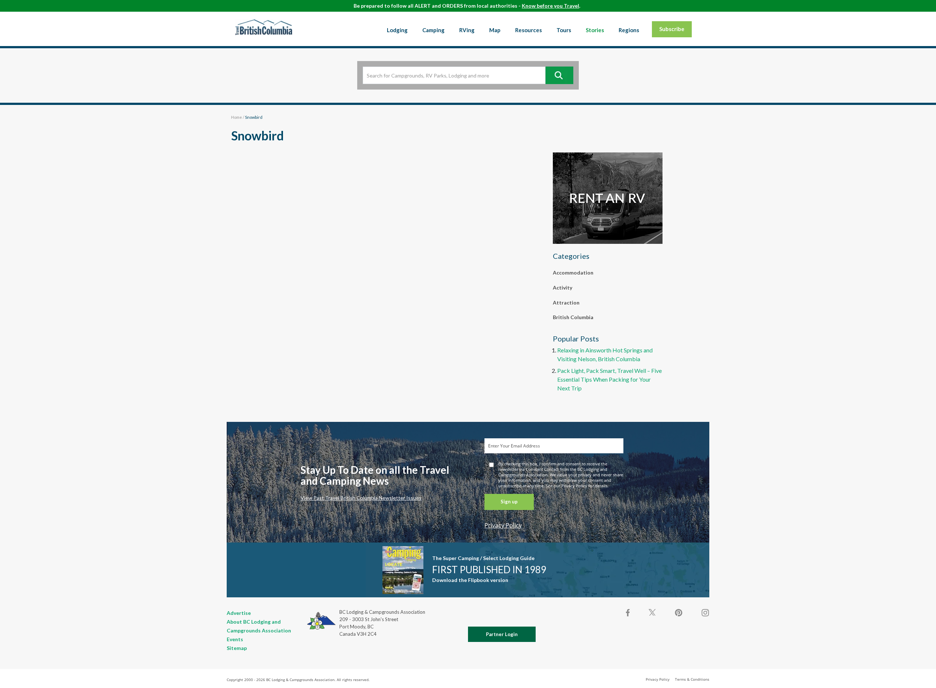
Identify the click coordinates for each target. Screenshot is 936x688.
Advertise (239, 613)
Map (495, 30)
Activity (562, 287)
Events (235, 639)
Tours (563, 30)
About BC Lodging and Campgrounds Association (259, 626)
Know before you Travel (550, 6)
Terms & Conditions (692, 679)
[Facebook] (628, 612)
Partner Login (502, 634)
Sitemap (237, 648)
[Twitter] (652, 612)
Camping (433, 30)
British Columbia (573, 317)
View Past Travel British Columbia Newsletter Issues (361, 498)
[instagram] (705, 612)
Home (236, 117)
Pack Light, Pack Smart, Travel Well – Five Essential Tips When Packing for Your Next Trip (609, 379)
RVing (467, 30)
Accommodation (573, 272)
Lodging (397, 30)
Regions (629, 30)
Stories (595, 30)
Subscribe (671, 29)
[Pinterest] (678, 612)
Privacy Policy (503, 525)
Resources (528, 30)
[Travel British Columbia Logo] (263, 27)
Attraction (566, 302)
